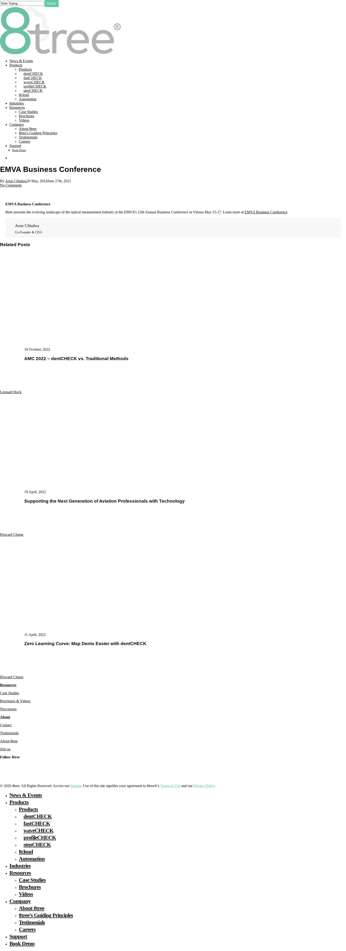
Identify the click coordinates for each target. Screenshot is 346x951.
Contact (6, 725)
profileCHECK (40, 838)
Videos (26, 894)
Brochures (30, 887)
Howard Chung (11, 534)
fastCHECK (37, 823)
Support (18, 936)
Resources (8, 685)
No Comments (11, 185)
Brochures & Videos (15, 701)
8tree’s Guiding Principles (46, 915)
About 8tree (9, 741)
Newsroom (8, 709)
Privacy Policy (204, 786)
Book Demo (22, 944)
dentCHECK (38, 816)
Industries (20, 866)
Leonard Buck (10, 392)
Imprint (75, 786)
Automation (32, 859)
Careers (27, 929)
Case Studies (9, 693)
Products (18, 802)
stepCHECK (37, 845)
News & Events (25, 795)
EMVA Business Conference (266, 212)
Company (20, 901)
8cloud (26, 852)
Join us (5, 749)
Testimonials (9, 733)
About (5, 717)
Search (51, 3)
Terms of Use (170, 786)
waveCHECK (38, 830)
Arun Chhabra (16, 181)
